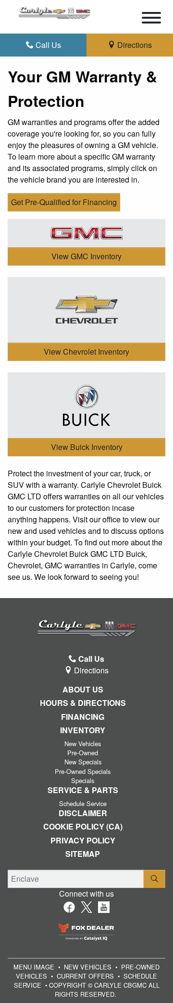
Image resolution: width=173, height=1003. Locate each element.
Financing (82, 717)
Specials (82, 780)
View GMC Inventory (86, 256)
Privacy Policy (82, 840)
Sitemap (82, 854)
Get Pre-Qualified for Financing (64, 202)
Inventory (82, 730)
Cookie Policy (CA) (83, 826)
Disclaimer (83, 813)
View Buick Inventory (87, 446)
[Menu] (151, 19)
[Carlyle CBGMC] (54, 11)
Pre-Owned (82, 752)
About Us (82, 689)
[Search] (154, 879)
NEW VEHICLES (87, 966)
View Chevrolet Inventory (86, 351)
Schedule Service (83, 803)
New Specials (82, 761)
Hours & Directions (83, 703)
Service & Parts (83, 790)
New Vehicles (82, 743)
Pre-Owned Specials (83, 771)
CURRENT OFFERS (85, 975)
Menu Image (33, 966)
